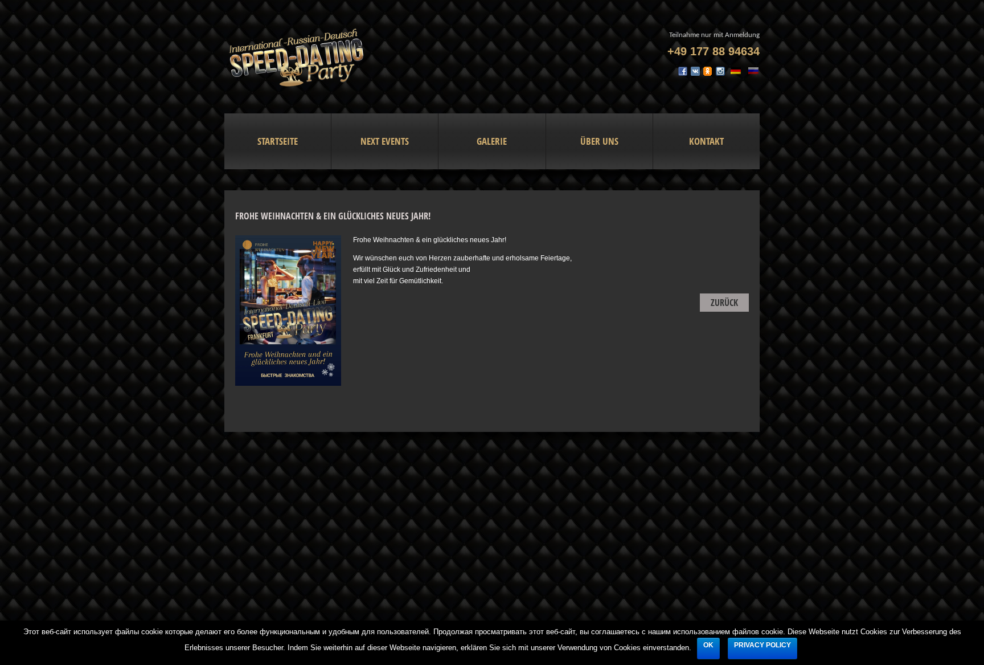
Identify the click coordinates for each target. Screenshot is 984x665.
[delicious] (720, 75)
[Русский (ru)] (753, 70)
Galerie (492, 141)
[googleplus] (707, 75)
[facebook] (682, 75)
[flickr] (695, 75)
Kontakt (706, 141)
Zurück (724, 302)
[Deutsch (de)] (736, 70)
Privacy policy (762, 645)
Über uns (599, 141)
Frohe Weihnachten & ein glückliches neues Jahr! (332, 216)
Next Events (384, 141)
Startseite (277, 141)
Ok (708, 645)
